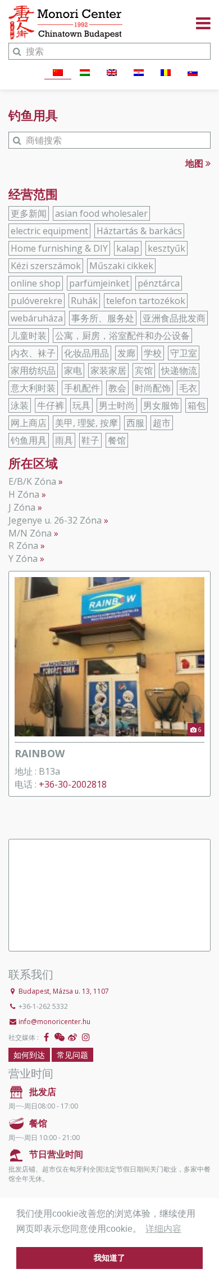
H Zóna (23, 494)
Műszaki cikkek (121, 266)
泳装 (20, 405)
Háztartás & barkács (139, 231)
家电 (73, 370)
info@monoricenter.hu (54, 1021)
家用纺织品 (33, 370)
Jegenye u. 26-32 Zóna (55, 520)
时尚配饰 (153, 388)
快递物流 (179, 370)
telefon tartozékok (145, 300)
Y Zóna (23, 558)
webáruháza (37, 318)
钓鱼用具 (29, 440)
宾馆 (144, 370)
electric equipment (49, 231)
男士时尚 (117, 405)
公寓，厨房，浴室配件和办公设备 (122, 335)
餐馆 (117, 440)
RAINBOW (40, 753)
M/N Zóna (30, 533)
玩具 (81, 405)
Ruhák (84, 300)
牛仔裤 (50, 405)
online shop (36, 283)
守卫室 (183, 353)
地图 (195, 163)
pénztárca (159, 283)
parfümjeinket (99, 283)
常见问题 (72, 1054)
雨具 (64, 440)
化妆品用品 (86, 353)
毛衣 (188, 388)
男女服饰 (161, 405)
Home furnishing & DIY (59, 248)
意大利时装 (33, 388)
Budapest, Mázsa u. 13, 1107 (64, 991)
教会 (117, 388)
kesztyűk (166, 248)
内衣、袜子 (33, 353)
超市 (162, 423)
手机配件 (82, 388)
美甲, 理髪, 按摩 (86, 423)
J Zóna (21, 507)
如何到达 (29, 1054)
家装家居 (108, 370)
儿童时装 (29, 335)
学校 (153, 353)
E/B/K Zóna (32, 481)
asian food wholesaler (101, 213)
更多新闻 (29, 213)
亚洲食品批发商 (174, 318)
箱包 (197, 405)
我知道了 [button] (109, 1257)
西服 (135, 423)
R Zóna (23, 545)
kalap (127, 248)
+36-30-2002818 (73, 784)
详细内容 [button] (163, 1229)
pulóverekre (36, 300)
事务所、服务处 (102, 318)
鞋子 (90, 440)
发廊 (126, 353)
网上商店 (29, 423)
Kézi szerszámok (46, 266)
